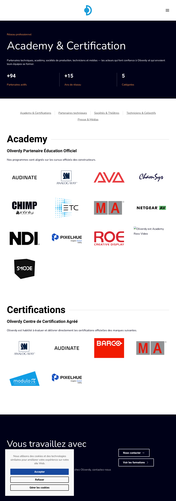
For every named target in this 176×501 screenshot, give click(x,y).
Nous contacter (132, 453)
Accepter (39, 472)
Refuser (39, 480)
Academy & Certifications (35, 113)
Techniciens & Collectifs (141, 113)
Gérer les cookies (40, 487)
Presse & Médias (88, 119)
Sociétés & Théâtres (106, 113)
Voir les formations (134, 462)
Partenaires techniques (72, 113)
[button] (167, 10)
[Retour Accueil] (88, 10)
